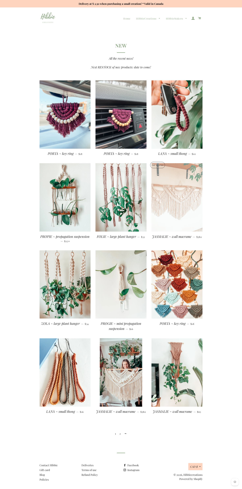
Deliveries (87, 465)
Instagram (133, 470)
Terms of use (88, 470)
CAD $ (194, 466)
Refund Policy (89, 474)
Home (127, 18)
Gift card (45, 470)
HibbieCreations (146, 18)
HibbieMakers (175, 18)
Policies (44, 479)
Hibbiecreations (192, 474)
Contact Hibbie (49, 465)
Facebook (133, 465)
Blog (42, 474)
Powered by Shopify (190, 479)
